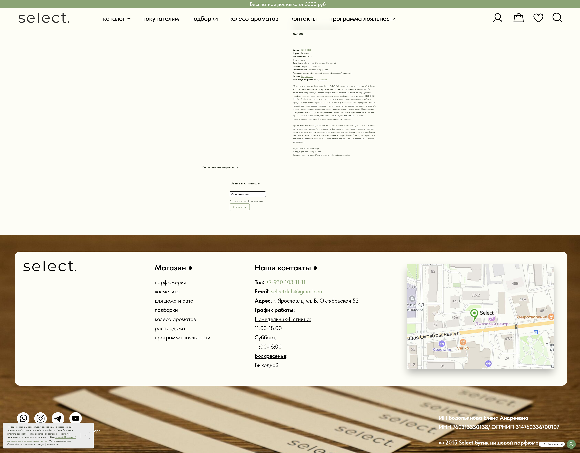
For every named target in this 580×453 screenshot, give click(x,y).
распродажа (170, 328)
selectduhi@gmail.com (297, 291)
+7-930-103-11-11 (286, 282)
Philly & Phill (305, 50)
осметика (168, 291)
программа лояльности (182, 337)
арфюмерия (172, 282)
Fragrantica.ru (307, 76)
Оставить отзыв (239, 207)
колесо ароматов (175, 319)
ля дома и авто (175, 300)
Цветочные (322, 79)
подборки (166, 309)
